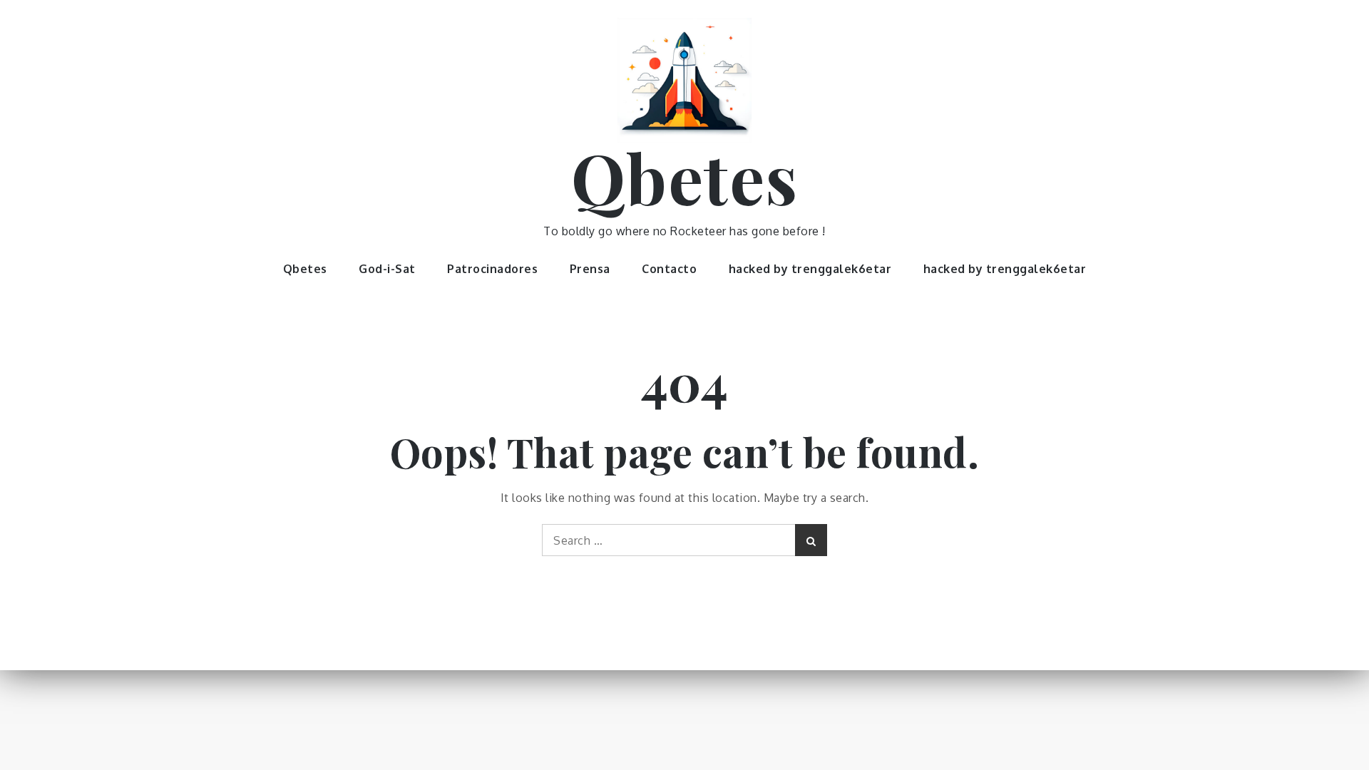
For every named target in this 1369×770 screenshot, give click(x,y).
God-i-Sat (387, 269)
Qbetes (685, 176)
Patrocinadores (492, 269)
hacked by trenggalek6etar (810, 269)
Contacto (669, 269)
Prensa (590, 269)
